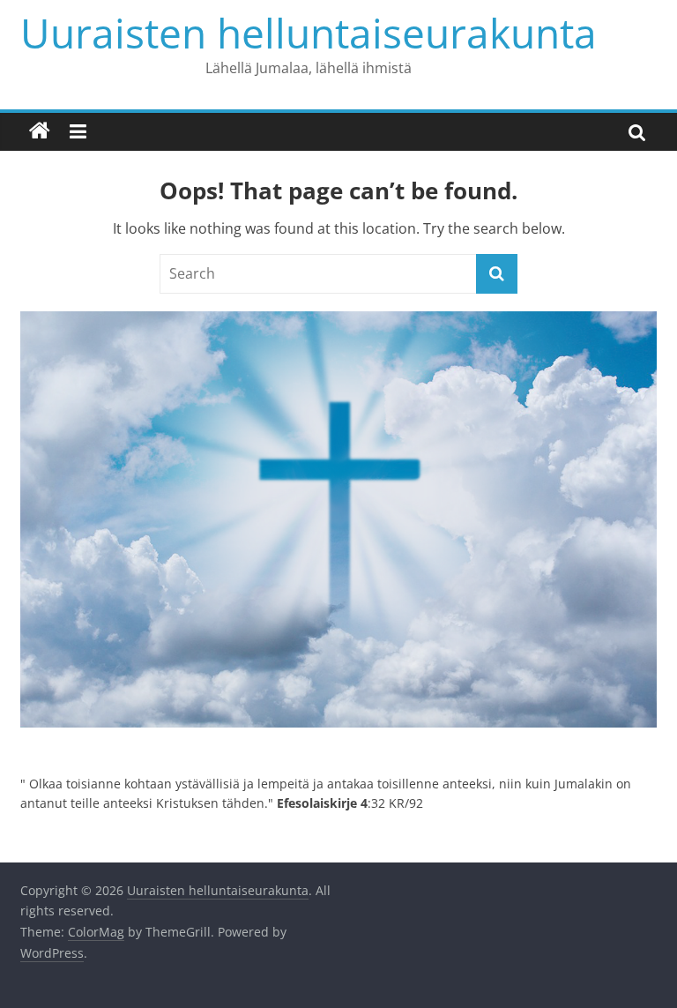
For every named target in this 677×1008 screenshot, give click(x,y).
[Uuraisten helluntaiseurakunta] (39, 131)
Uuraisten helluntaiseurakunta (308, 32)
